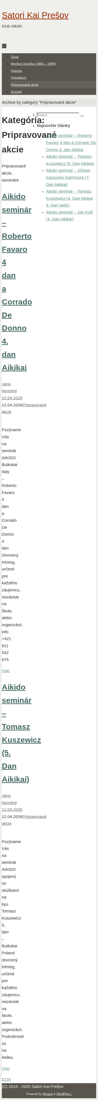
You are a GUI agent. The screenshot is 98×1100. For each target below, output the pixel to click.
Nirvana (48, 1094)
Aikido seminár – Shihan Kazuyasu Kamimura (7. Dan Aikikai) (68, 177)
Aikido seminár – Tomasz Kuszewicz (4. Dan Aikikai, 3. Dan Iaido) (70, 198)
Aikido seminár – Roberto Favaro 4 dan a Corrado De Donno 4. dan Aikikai (71, 142)
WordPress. (64, 1094)
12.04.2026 (12, 398)
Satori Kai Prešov (35, 15)
